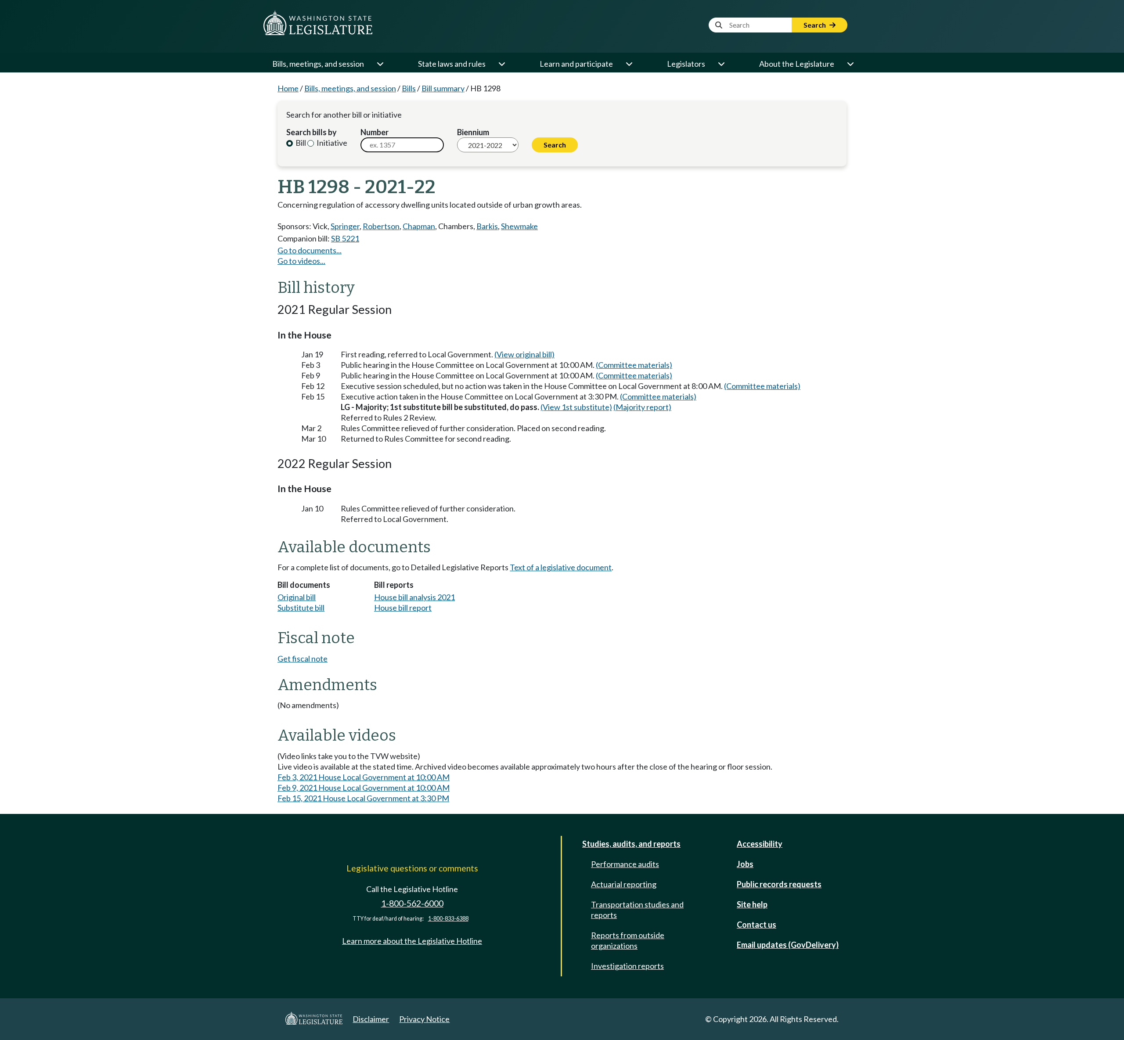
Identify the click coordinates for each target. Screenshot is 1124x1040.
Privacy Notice (424, 1019)
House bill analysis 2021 (414, 597)
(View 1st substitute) (576, 407)
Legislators (686, 63)
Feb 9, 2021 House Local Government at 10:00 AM (363, 787)
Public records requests (779, 884)
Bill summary (443, 88)
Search (815, 25)
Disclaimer (371, 1019)
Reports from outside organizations (627, 940)
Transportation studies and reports (637, 910)
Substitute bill (300, 607)
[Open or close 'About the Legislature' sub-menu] (850, 63)
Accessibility (759, 844)
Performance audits (625, 864)
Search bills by (311, 132)
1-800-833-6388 (448, 918)
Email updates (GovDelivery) (788, 945)
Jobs (745, 864)
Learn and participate (576, 63)
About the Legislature (796, 63)
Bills (409, 88)
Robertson (381, 226)
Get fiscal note (302, 658)
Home (288, 88)
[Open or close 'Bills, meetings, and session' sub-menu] (379, 63)
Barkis (487, 226)
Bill (300, 143)
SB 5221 (345, 238)
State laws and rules (452, 63)
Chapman (419, 226)
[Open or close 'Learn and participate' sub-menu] (628, 63)
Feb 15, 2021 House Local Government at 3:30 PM (363, 798)
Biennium (473, 132)
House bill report (403, 607)
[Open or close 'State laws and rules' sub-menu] (501, 63)
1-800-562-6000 (412, 903)
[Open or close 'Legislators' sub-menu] (721, 63)
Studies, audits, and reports (631, 844)
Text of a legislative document (561, 567)
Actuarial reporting (623, 884)
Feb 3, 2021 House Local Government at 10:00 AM (363, 777)
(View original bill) (524, 354)
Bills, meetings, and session (318, 63)
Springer (345, 226)
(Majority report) (642, 407)
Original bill (296, 597)
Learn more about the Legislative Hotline (412, 941)
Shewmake (519, 226)
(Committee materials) (634, 365)
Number (374, 132)
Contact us (756, 924)
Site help (752, 904)
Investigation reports (627, 966)
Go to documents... (309, 250)
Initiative (331, 143)
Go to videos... (301, 261)
